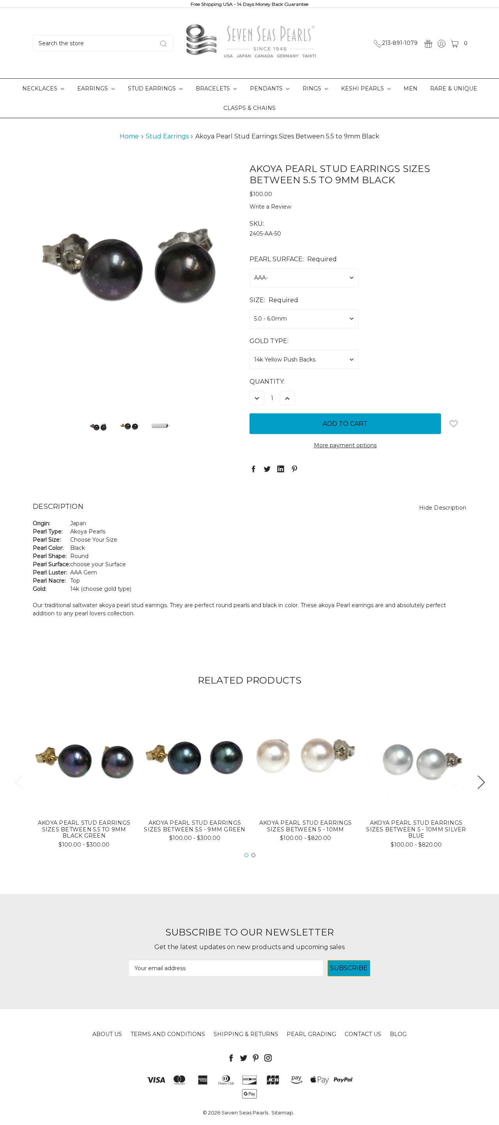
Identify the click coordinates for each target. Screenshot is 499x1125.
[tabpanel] (84, 778)
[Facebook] (253, 469)
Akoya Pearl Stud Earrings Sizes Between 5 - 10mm (305, 826)
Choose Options (84, 792)
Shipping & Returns (246, 1034)
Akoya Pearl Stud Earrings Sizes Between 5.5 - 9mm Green (194, 826)
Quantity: (267, 381)
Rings (313, 88)
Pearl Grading (311, 1034)
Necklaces (40, 88)
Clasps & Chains (249, 108)
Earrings (93, 88)
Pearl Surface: (293, 259)
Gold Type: (269, 341)
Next (481, 782)
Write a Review (270, 206)
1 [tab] (246, 855)
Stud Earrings (152, 88)
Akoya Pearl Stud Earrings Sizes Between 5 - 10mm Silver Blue (416, 829)
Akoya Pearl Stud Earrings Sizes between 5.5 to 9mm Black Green (84, 829)
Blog (398, 1034)
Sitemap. (282, 1112)
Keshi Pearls (363, 88)
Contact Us (363, 1034)
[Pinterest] (294, 469)
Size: (274, 300)
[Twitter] (267, 469)
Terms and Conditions (168, 1034)
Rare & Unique (453, 88)
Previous (18, 782)
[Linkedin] (281, 469)
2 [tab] (253, 855)
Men (410, 88)
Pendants (267, 88)
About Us (107, 1034)
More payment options (345, 445)
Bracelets (214, 88)
